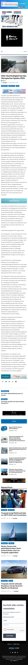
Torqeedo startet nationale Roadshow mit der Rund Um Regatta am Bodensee (11, 586)
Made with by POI (14, 660)
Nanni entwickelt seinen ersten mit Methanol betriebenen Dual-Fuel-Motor (18, 449)
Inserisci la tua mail (8, 617)
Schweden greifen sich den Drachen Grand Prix (12, 402)
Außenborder (4, 85)
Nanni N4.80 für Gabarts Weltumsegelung (15, 427)
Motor (4, 80)
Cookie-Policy (16, 644)
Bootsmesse (4, 510)
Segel (18, 85)
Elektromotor (11, 85)
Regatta (10, 580)
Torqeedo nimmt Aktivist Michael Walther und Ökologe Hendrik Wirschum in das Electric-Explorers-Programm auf (17, 460)
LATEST (14, 421)
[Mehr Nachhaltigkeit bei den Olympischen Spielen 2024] (9, 381)
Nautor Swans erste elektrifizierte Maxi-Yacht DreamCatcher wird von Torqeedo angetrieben (11, 549)
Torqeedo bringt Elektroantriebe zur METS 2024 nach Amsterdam (13, 514)
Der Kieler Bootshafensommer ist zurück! (12, 394)
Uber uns (10, 644)
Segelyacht (11, 543)
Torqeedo (5, 82)
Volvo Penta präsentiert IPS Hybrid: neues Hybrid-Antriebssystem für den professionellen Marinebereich (17, 438)
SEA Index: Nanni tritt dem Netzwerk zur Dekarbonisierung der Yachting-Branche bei (17, 471)
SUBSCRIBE (9, 635)
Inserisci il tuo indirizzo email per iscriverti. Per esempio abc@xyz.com (14, 624)
